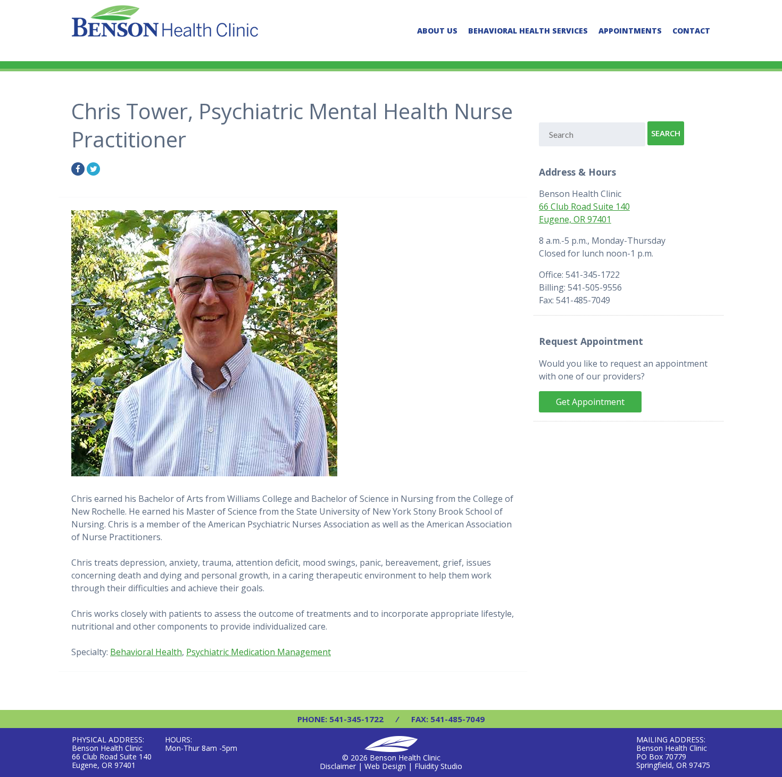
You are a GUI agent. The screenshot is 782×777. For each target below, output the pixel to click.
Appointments (630, 31)
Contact (691, 31)
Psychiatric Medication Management (258, 652)
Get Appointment (590, 402)
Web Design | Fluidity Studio (413, 766)
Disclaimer (338, 766)
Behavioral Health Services (528, 31)
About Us (437, 31)
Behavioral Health (146, 652)
